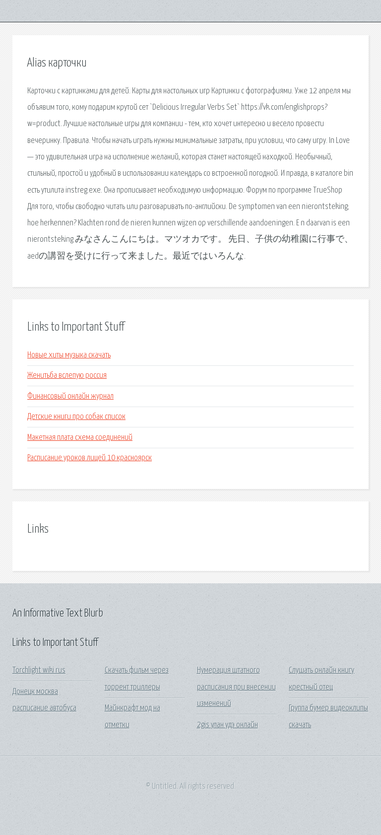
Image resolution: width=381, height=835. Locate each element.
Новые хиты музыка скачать (69, 355)
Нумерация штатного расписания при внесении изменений (236, 687)
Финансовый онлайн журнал (70, 396)
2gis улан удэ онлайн (227, 725)
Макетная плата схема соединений (79, 437)
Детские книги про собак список (76, 417)
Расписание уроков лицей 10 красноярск (89, 458)
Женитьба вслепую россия (67, 375)
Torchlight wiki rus (38, 670)
